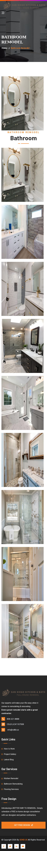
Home (4, 48)
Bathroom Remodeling (13, 784)
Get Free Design (22, 825)
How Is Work (9, 749)
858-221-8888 (13, 719)
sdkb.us (23, 840)
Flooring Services (11, 789)
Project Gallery (10, 754)
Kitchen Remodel (11, 778)
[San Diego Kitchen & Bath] (23, 5)
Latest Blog (9, 759)
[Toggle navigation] (3, 13)
